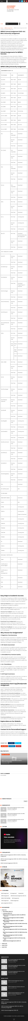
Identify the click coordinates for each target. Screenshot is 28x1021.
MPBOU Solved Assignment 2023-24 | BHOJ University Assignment (12, 761)
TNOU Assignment (5, 900)
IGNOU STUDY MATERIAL (5, 898)
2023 (3, 943)
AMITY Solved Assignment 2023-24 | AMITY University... (13, 921)
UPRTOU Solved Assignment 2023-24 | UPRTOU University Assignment (16, 993)
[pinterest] (26, 1)
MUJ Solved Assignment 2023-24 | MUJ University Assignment (15, 808)
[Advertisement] (14, 15)
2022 (3, 945)
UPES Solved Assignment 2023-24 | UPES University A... (12, 927)
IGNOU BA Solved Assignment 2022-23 (18, 895)
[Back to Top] (14, 1019)
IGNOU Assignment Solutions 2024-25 (16, 986)
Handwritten (20, 893)
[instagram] (24, 1)
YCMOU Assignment (14, 900)
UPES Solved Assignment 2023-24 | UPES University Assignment (16, 814)
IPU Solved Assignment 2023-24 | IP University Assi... (14, 938)
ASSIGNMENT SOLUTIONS (11, 7)
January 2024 (6, 913)
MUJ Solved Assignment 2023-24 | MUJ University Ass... (15, 924)
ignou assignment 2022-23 (6, 903)
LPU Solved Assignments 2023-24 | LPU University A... (15, 930)
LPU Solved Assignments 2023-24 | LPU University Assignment (15, 820)
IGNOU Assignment (5, 895)
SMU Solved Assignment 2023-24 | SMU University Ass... (15, 933)
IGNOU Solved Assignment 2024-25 (9, 863)
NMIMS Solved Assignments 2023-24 (12, 941)
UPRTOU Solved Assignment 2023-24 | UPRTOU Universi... (14, 915)
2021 (3, 947)
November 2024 (7, 911)
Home (2, 23)
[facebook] (20, 1)
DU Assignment (13, 893)
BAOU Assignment (5, 893)
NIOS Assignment (15, 898)
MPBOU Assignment (8, 28)
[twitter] (22, 1)
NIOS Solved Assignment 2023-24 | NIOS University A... (12, 935)
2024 (3, 910)
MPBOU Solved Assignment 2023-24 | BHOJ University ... (13, 918)
